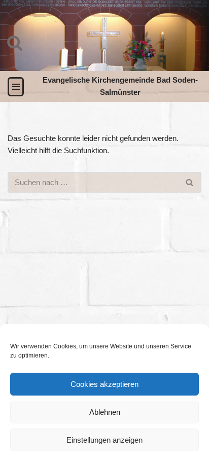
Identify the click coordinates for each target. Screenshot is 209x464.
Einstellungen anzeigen (104, 440)
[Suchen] (15, 42)
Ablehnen (104, 412)
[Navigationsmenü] (16, 86)
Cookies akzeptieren (104, 384)
